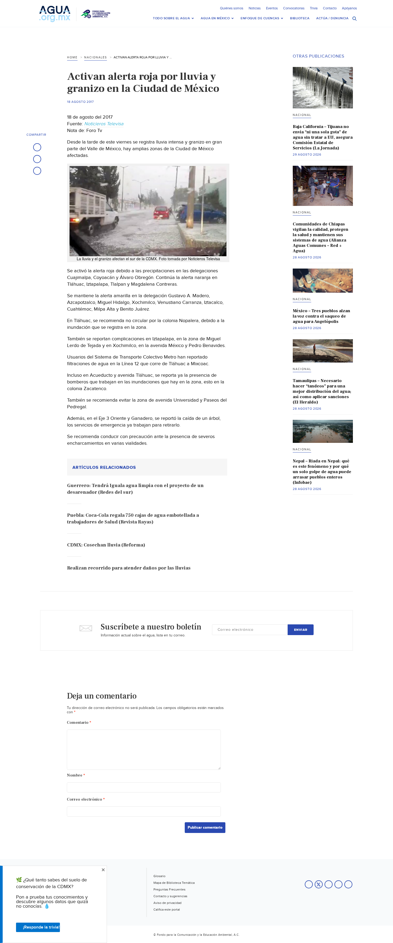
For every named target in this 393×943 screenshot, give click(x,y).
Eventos (272, 8)
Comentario (79, 722)
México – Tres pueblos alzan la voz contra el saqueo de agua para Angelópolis (321, 316)
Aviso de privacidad (167, 903)
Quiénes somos (231, 8)
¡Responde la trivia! (41, 927)
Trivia (314, 8)
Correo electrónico (86, 799)
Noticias (255, 8)
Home (72, 57)
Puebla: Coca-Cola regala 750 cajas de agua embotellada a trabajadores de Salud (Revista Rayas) (133, 518)
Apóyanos (349, 8)
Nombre (76, 775)
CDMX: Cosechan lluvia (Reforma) (106, 545)
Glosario (159, 876)
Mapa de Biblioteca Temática (174, 883)
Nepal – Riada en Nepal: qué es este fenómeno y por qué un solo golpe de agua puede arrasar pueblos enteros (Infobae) (322, 471)
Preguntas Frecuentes (169, 889)
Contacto (330, 8)
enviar (300, 630)
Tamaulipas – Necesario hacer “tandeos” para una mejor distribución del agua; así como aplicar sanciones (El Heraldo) (322, 391)
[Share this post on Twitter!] (37, 159)
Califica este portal (166, 909)
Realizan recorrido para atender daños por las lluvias (129, 568)
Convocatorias (294, 8)
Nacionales (95, 57)
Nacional (302, 115)
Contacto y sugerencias (170, 896)
